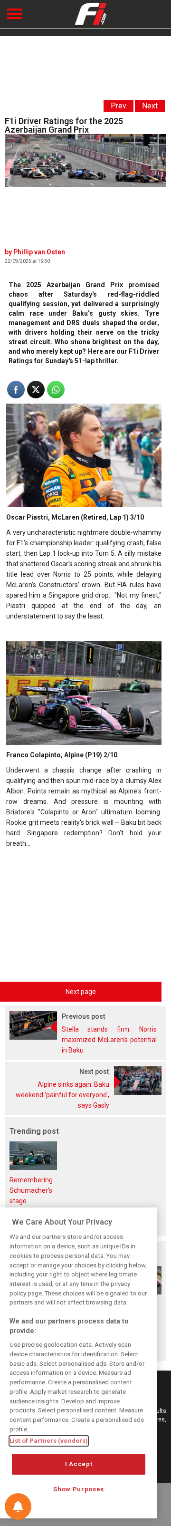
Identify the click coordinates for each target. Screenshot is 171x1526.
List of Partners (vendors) (49, 1440)
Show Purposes (78, 1489)
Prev (118, 105)
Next (150, 105)
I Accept (78, 1464)
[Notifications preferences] (18, 1506)
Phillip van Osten (39, 252)
